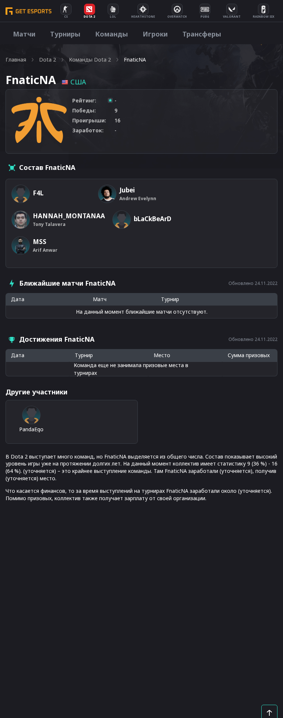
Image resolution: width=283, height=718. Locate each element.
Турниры (65, 33)
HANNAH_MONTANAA (69, 216)
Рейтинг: (84, 100)
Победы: (84, 110)
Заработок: (88, 130)
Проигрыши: (89, 120)
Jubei (127, 190)
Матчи (24, 33)
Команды (111, 33)
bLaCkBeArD (152, 219)
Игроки (155, 33)
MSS (39, 241)
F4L (38, 193)
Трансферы (201, 33)
